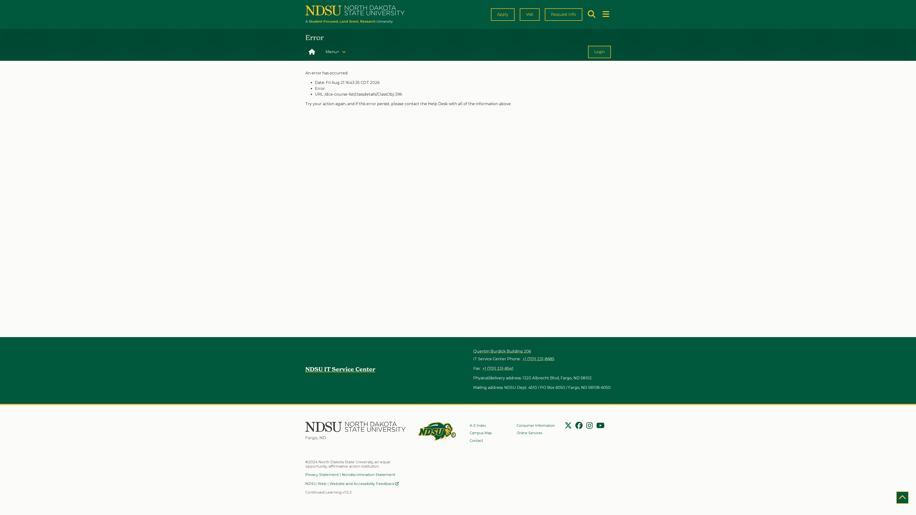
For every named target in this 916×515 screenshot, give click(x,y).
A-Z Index (478, 425)
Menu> (337, 51)
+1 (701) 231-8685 (538, 359)
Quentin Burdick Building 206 (502, 351)
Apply (502, 14)
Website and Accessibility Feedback (363, 483)
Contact (476, 440)
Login (599, 52)
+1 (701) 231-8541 (498, 368)
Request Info (563, 14)
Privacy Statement (322, 474)
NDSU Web (316, 483)
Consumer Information (536, 425)
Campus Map (481, 433)
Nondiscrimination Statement (368, 474)
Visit (529, 14)
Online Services (529, 433)
